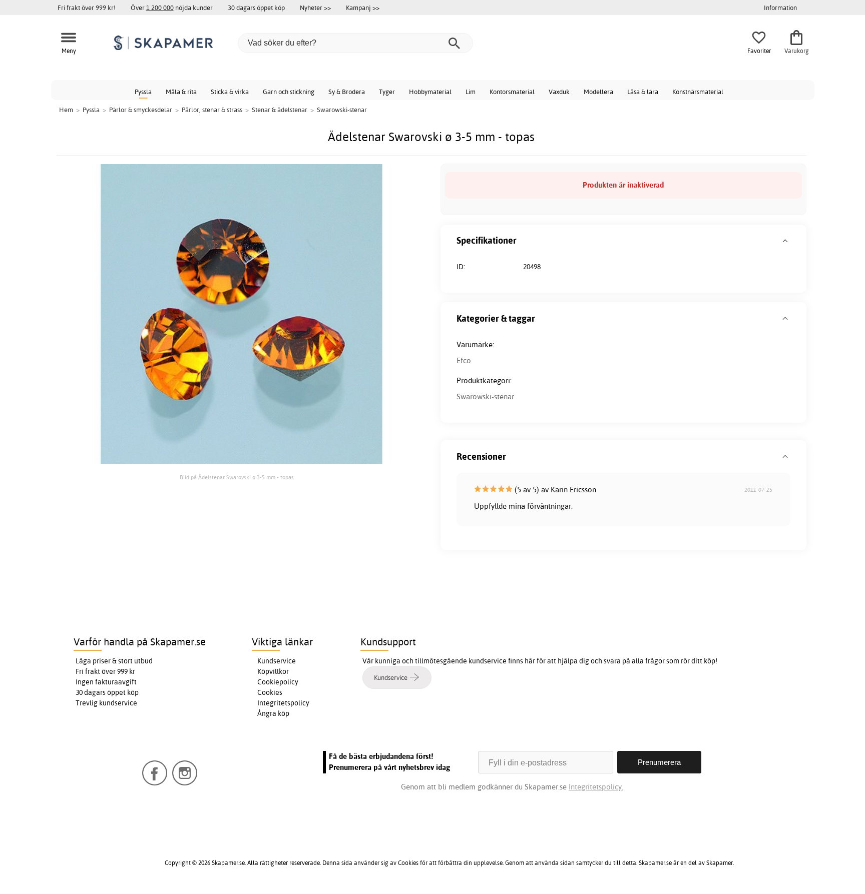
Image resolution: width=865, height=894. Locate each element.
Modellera (598, 92)
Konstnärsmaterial (697, 92)
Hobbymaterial (430, 92)
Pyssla (143, 92)
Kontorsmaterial (512, 92)
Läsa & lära (642, 92)
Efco (464, 360)
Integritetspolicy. (596, 786)
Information (780, 8)
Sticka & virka (230, 92)
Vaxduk (559, 92)
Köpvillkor (273, 671)
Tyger (387, 92)
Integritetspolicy (283, 702)
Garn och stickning (288, 92)
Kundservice (276, 660)
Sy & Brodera (346, 92)
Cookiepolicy (277, 681)
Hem (66, 110)
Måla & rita (181, 92)
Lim (471, 92)
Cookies (269, 692)
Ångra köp (273, 713)
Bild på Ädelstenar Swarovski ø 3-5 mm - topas (237, 477)
